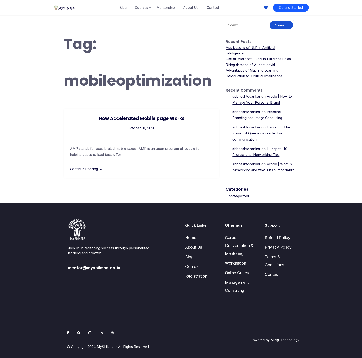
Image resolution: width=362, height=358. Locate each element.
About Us (190, 7)
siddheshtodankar (246, 96)
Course (192, 266)
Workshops (235, 263)
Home (190, 237)
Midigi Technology (285, 340)
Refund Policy (277, 237)
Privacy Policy (278, 247)
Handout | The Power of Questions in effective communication (261, 133)
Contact (213, 7)
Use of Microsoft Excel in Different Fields (258, 59)
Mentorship (165, 7)
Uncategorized (237, 196)
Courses (141, 7)
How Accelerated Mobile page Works (142, 118)
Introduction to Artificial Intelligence (254, 76)
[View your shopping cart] (266, 8)
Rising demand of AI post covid (250, 65)
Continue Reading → (86, 169)
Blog (123, 7)
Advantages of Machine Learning (252, 70)
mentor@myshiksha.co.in (94, 267)
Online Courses (239, 272)
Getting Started (291, 7)
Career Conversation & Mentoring (239, 245)
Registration (196, 276)
